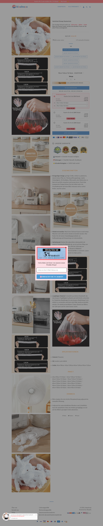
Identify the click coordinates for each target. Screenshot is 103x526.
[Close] (66, 247)
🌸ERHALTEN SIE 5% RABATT (51, 277)
